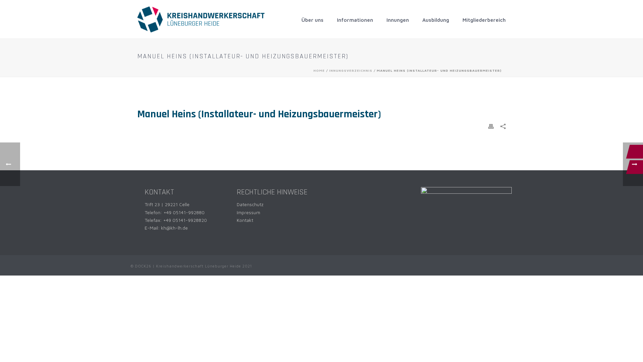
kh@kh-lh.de (174, 228)
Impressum (248, 212)
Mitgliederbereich (484, 20)
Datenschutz (250, 204)
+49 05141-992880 (184, 212)
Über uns (312, 20)
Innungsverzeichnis (350, 70)
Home (319, 70)
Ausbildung (435, 20)
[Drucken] (491, 125)
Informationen (355, 20)
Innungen (397, 20)
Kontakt (245, 220)
